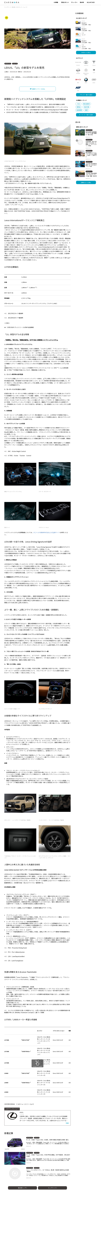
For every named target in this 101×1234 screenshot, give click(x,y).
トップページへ (52, 1188)
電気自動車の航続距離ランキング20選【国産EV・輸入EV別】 (91, 133)
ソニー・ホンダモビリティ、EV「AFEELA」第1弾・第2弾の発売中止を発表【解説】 (47, 1170)
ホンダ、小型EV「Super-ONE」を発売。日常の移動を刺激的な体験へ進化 (47, 1140)
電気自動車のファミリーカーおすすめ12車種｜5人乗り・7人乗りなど (91, 154)
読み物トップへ (22, 1188)
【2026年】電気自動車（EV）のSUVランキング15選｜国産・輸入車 (91, 174)
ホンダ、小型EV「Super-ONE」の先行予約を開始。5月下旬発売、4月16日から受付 (48, 1155)
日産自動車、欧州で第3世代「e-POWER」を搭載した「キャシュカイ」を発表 (91, 143)
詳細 (67, 1123)
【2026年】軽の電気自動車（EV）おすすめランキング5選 (91, 165)
